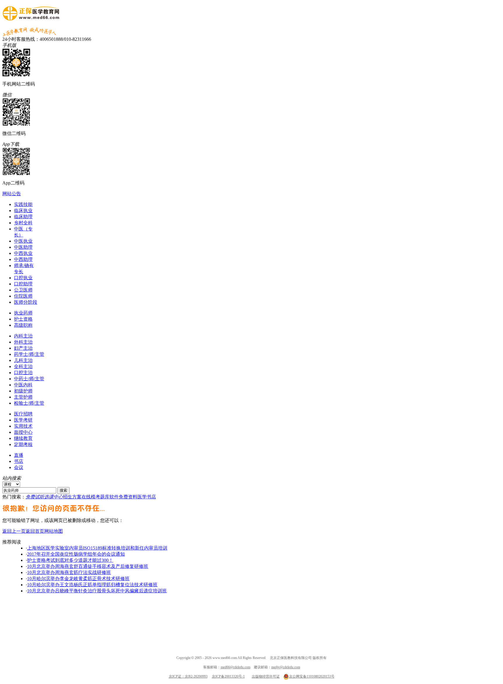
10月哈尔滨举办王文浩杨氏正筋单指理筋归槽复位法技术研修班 (92, 584)
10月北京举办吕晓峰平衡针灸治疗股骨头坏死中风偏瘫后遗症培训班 (97, 590)
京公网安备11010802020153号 (311, 676)
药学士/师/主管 (29, 354)
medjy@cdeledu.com (285, 667)
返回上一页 (14, 531)
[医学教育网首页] (31, 18)
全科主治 (23, 366)
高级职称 (23, 325)
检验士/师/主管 (29, 403)
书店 (18, 461)
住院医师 (23, 296)
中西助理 (23, 259)
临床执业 (23, 210)
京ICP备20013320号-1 (228, 676)
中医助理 (23, 247)
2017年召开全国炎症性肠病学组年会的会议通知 (76, 554)
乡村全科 (23, 222)
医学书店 (146, 496)
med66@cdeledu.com (235, 667)
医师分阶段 (25, 302)
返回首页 (35, 531)
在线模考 (91, 496)
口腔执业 (23, 277)
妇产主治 (23, 348)
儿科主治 (23, 360)
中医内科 (23, 384)
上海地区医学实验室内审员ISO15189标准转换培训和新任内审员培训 (97, 548)
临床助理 (23, 216)
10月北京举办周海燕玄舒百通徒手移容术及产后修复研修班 (87, 566)
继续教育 (23, 438)
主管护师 (23, 397)
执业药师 (23, 312)
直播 (18, 455)
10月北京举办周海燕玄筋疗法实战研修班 (69, 572)
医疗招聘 (23, 413)
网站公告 (11, 193)
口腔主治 (23, 372)
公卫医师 (23, 289)
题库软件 (109, 496)
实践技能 (23, 204)
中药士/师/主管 (29, 378)
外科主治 (23, 342)
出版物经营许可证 (266, 676)
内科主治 (23, 335)
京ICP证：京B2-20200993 (188, 676)
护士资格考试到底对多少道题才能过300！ (70, 560)
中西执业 (23, 253)
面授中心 (23, 432)
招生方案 (72, 496)
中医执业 (23, 241)
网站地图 (53, 531)
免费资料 (128, 496)
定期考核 (23, 444)
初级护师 (23, 390)
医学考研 (23, 419)
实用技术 (23, 426)
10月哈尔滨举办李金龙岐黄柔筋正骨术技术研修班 (78, 578)
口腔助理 (23, 283)
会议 (18, 467)
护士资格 (23, 319)
